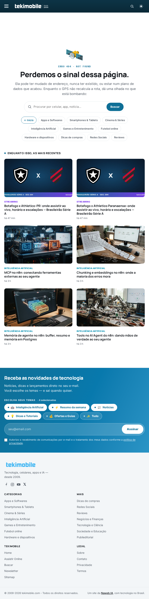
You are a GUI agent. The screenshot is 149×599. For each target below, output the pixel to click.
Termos (81, 571)
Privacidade (84, 565)
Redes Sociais (98, 137)
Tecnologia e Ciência (90, 525)
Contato (82, 559)
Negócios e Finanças (90, 519)
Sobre (80, 552)
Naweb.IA (107, 593)
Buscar (115, 106)
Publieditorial (85, 537)
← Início (29, 120)
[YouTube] (19, 484)
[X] (24, 484)
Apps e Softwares (51, 120)
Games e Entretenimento (78, 128)
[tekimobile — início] (31, 6)
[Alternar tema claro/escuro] (141, 6)
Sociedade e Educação (91, 531)
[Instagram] (12, 484)
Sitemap (9, 577)
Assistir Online (13, 559)
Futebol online (109, 128)
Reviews (119, 137)
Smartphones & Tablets (84, 120)
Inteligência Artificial (43, 128)
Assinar (132, 429)
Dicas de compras (72, 137)
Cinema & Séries (115, 120)
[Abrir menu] (6, 6)
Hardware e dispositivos (39, 137)
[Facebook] (6, 484)
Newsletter (11, 571)
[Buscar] (132, 6)
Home (8, 552)
